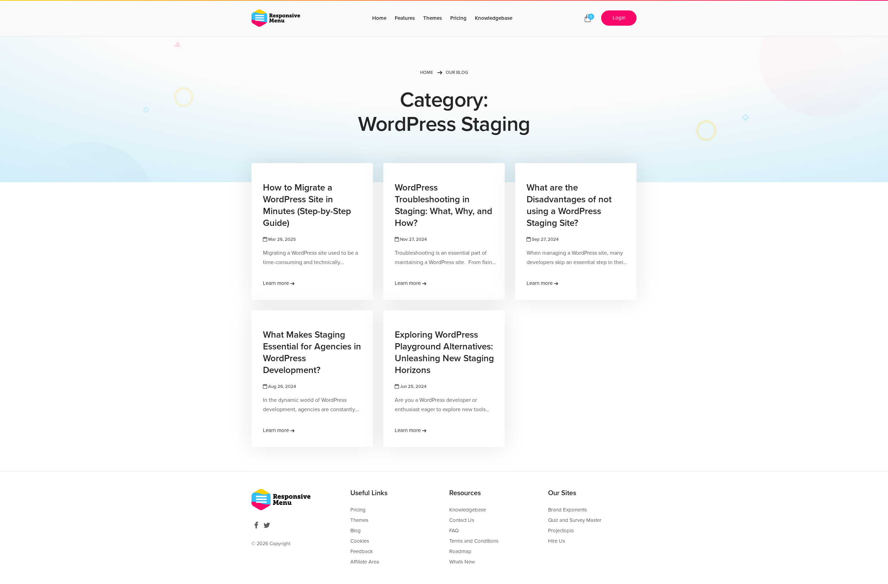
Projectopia (561, 530)
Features (405, 18)
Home (379, 18)
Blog (355, 530)
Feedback (361, 551)
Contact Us (461, 520)
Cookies (359, 541)
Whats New (462, 562)
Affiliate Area (364, 562)
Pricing (458, 18)
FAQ (454, 530)
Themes (432, 18)
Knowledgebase (493, 18)
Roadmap (460, 551)
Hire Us (556, 541)
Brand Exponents (567, 510)
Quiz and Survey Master (574, 520)
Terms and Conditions (473, 541)
